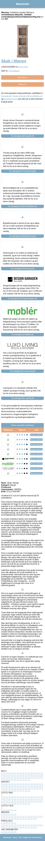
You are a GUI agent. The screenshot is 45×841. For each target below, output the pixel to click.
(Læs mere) (23, 67)
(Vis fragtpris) (14, 71)
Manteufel (22, 4)
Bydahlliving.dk (10, 99)
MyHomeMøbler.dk (34, 96)
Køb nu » (22, 84)
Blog (15, 837)
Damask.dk (6, 96)
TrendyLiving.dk (18, 96)
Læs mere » (23, 77)
